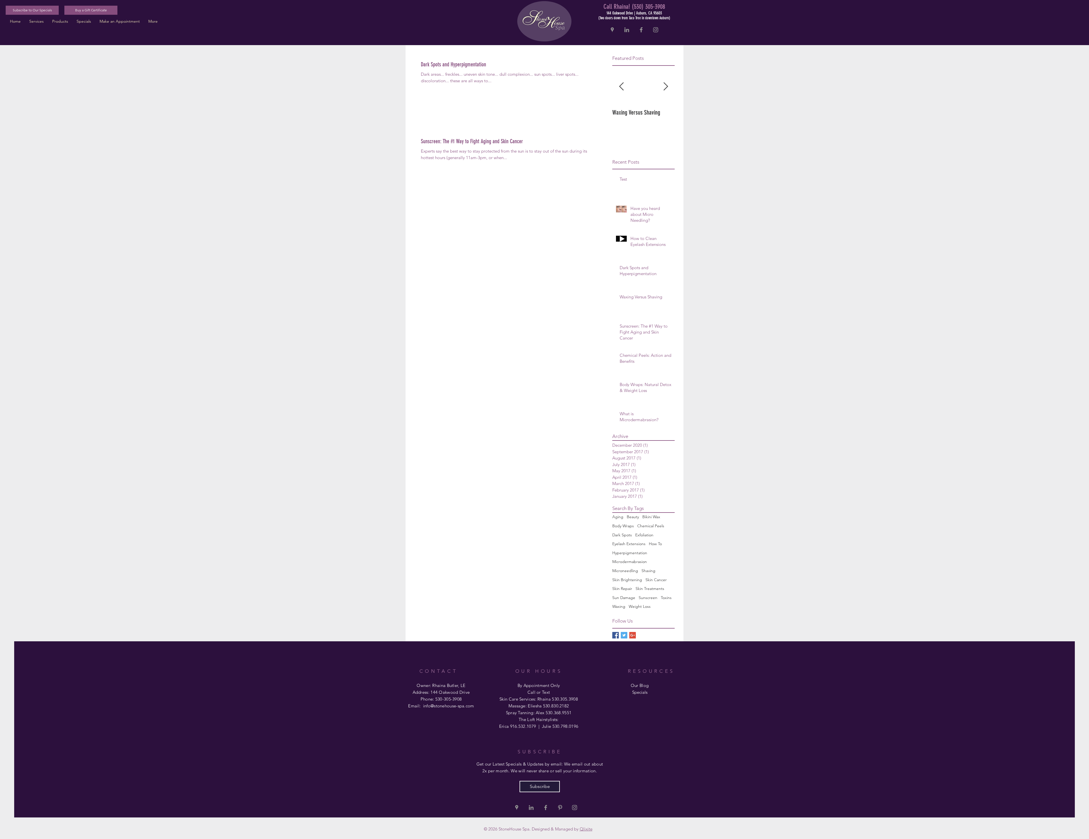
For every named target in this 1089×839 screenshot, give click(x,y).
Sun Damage (623, 597)
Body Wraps (623, 525)
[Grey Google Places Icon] (612, 29)
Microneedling (625, 570)
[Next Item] (665, 86)
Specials (639, 692)
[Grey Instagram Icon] (655, 29)
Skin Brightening (627, 579)
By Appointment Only (539, 685)
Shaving (648, 570)
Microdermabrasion (629, 561)
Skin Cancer (656, 579)
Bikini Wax (651, 516)
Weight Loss (640, 606)
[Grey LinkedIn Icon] (626, 29)
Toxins (666, 597)
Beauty (633, 516)
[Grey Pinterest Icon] (560, 807)
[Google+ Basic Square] (632, 635)
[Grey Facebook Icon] (641, 29)
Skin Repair (622, 588)
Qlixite (586, 829)
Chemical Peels (650, 525)
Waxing (618, 606)
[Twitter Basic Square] (624, 635)
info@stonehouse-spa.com (448, 706)
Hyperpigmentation (629, 552)
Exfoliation (644, 534)
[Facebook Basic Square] (615, 635)
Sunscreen (648, 597)
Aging (617, 516)
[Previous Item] (621, 86)
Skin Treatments (650, 588)
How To (655, 543)
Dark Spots (622, 534)
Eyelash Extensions (628, 543)
